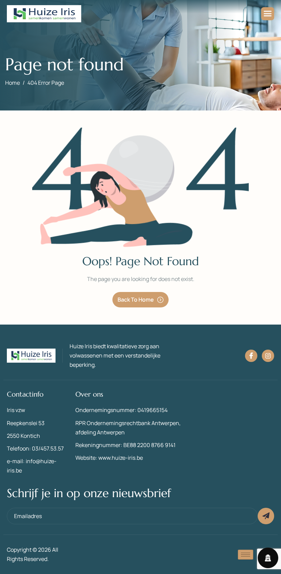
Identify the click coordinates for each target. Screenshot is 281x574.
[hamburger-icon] (267, 13)
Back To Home (136, 299)
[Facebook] (251, 356)
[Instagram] (268, 356)
